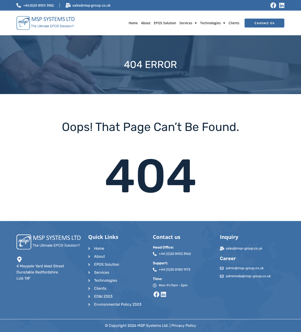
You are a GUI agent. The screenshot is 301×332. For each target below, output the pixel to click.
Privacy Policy (183, 325)
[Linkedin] (282, 5)
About (145, 23)
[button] (188, 23)
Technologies (210, 23)
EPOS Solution (165, 23)
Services (185, 23)
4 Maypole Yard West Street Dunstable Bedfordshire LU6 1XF (40, 272)
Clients (234, 23)
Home (133, 23)
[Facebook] (273, 5)
